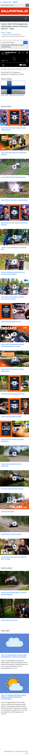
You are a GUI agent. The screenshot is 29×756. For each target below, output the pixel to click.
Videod (9, 32)
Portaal (3, 32)
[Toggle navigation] (26, 18)
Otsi (27, 5)
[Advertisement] (14, 734)
